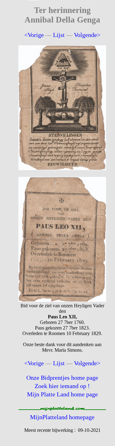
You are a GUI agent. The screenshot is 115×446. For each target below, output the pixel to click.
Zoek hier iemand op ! (62, 386)
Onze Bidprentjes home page (62, 377)
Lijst (59, 34)
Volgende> (87, 34)
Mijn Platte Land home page (62, 394)
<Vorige (34, 34)
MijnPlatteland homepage (62, 417)
